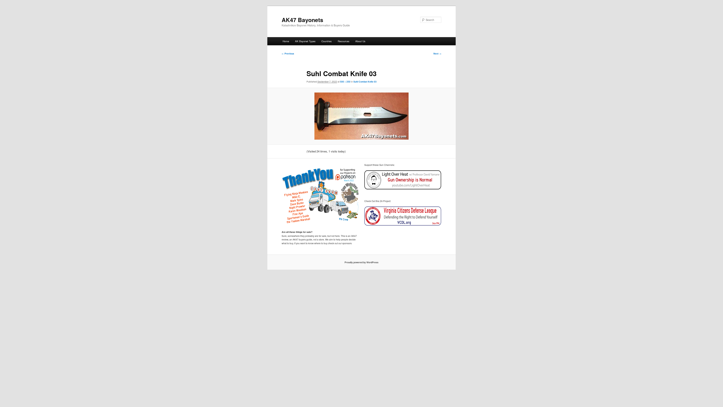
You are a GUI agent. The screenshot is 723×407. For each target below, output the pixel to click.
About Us (360, 41)
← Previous (288, 53)
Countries (326, 41)
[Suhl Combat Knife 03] (361, 116)
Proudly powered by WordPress (361, 262)
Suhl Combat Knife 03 (365, 81)
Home (286, 41)
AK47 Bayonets (302, 20)
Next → (437, 53)
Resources (343, 41)
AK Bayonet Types (305, 41)
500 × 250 (345, 81)
